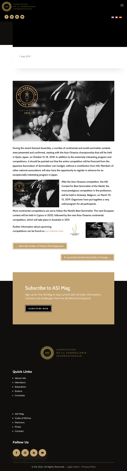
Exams (18, 391)
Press (18, 426)
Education (20, 386)
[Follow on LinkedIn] (17, 17)
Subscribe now (38, 308)
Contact (19, 431)
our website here (54, 231)
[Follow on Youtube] (22, 17)
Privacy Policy (89, 466)
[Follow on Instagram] (12, 17)
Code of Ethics (23, 418)
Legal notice (73, 466)
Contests (20, 395)
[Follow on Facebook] (6, 17)
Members (20, 382)
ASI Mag (19, 413)
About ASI (20, 378)
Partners (19, 422)
